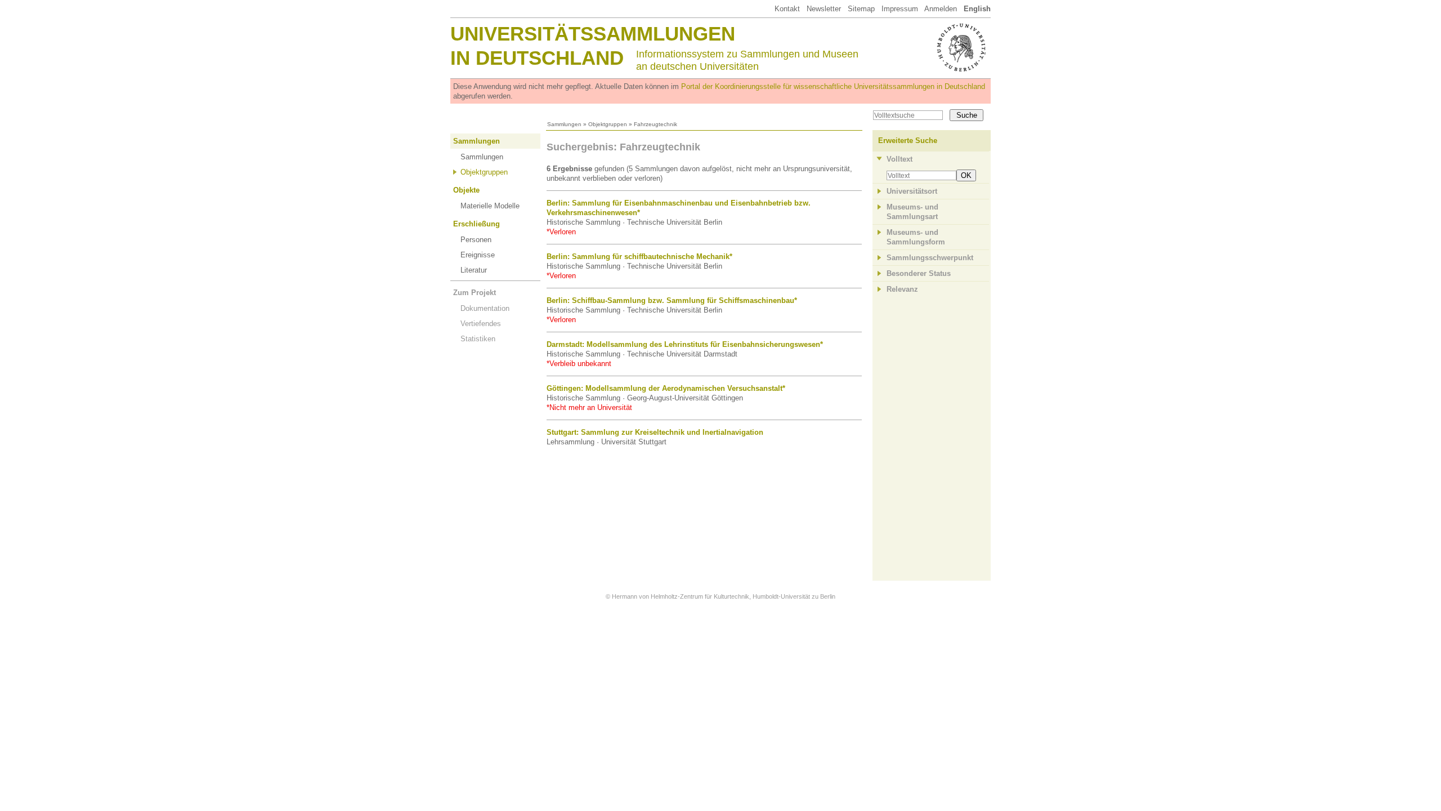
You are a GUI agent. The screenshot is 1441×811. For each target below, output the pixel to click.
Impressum (899, 9)
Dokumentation (484, 308)
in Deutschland (537, 58)
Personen (475, 239)
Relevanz (902, 289)
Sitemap (861, 9)
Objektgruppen (607, 124)
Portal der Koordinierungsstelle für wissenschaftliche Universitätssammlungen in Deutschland (833, 86)
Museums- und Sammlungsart (912, 212)
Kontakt (787, 9)
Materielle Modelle (490, 206)
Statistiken (477, 339)
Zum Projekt (474, 292)
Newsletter (824, 9)
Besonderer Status (919, 273)
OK (966, 175)
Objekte (466, 190)
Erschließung (476, 224)
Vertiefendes (480, 323)
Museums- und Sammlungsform (916, 237)
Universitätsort (912, 191)
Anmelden (940, 9)
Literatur (473, 270)
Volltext (899, 159)
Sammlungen (564, 124)
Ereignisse (477, 255)
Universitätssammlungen (592, 33)
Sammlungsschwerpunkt (930, 257)
